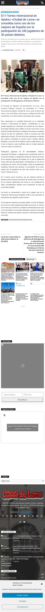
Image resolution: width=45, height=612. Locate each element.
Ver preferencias (22, 607)
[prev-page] (21, 306)
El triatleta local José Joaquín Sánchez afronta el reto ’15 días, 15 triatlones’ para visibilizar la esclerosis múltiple (22, 297)
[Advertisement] (16, 322)
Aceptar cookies (22, 595)
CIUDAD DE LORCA (20, 219)
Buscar (22, 400)
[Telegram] (22, 55)
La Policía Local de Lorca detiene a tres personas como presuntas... (27, 537)
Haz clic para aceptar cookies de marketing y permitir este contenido (22, 427)
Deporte (18, 8)
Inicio (2, 8)
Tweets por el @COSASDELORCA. (22, 427)
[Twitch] (38, 516)
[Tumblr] (33, 516)
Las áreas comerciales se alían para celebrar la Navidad (10, 239)
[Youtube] (25, 522)
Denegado (22, 601)
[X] (8, 55)
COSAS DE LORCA (8, 50)
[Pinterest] (13, 55)
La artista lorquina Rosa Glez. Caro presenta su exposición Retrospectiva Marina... (26, 548)
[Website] (20, 522)
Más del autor (31, 259)
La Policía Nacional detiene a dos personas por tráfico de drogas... (28, 558)
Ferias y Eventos (10, 8)
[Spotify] (20, 516)
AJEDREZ (11, 219)
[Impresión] (27, 55)
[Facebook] (3, 55)
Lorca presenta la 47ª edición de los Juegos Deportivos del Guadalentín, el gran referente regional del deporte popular (22, 277)
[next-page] (24, 306)
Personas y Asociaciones (8, 578)
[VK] (37, 55)
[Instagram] (8, 516)
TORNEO (29, 219)
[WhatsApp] (17, 55)
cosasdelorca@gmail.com (27, 512)
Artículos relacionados (17, 259)
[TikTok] (29, 516)
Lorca (2, 574)
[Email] (32, 55)
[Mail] (12, 516)
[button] (42, 584)
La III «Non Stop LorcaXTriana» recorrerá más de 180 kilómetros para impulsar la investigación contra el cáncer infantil (36, 297)
